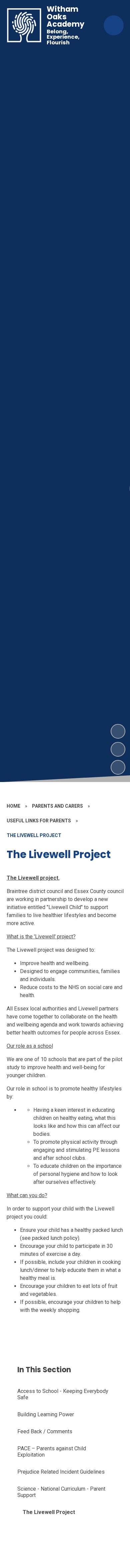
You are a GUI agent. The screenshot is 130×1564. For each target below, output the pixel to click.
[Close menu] (114, 25)
